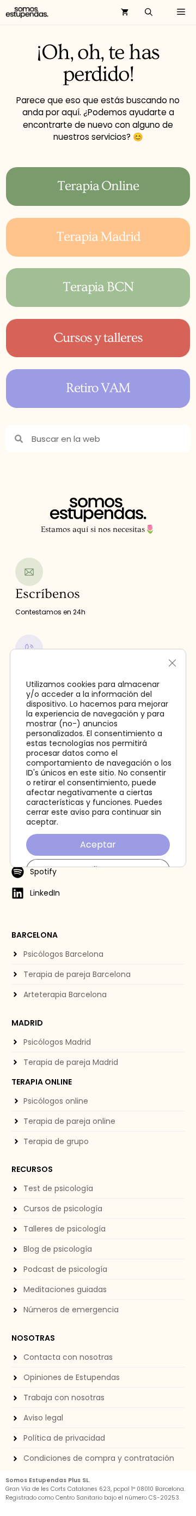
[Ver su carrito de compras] (125, 12)
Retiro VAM (98, 388)
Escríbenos (47, 594)
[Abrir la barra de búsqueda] (149, 12)
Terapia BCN (98, 287)
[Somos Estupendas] (26, 12)
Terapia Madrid (98, 237)
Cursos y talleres (98, 338)
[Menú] (178, 12)
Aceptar (98, 844)
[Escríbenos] (29, 572)
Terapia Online (98, 186)
